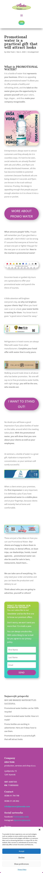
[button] (39, 829)
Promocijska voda (21, 816)
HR (21, 22)
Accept (21, 851)
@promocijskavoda (22, 820)
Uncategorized (33, 52)
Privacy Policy (22, 869)
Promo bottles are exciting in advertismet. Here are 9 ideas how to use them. (20, 728)
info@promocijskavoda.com (17, 806)
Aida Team (11, 52)
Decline (21, 857)
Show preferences (21, 864)
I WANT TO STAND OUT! (21, 404)
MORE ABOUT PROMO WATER (21, 213)
